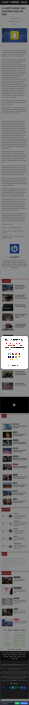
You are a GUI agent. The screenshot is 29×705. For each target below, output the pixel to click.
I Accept (17, 703)
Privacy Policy (24, 703)
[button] (24, 2)
